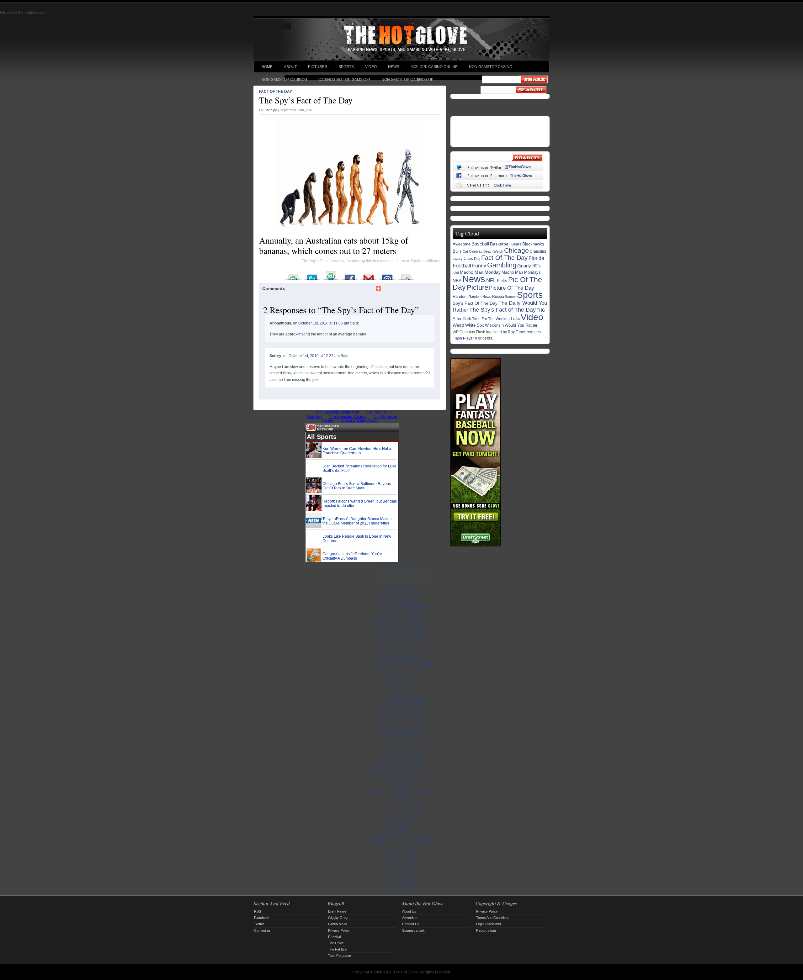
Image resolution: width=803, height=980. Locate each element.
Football (462, 266)
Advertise (409, 917)
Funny (479, 265)
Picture (477, 287)
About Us (409, 911)
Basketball (500, 243)
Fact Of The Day (275, 91)
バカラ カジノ (401, 804)
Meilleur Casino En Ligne (401, 708)
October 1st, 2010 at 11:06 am (323, 323)
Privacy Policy (339, 930)
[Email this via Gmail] (368, 275)
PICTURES (317, 67)
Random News (480, 296)
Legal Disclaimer (488, 924)
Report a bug (486, 930)
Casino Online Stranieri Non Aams (401, 638)
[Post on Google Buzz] (331, 275)
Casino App (402, 785)
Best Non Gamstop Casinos (401, 625)
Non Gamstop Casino (490, 67)
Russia (498, 296)
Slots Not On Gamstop (401, 657)
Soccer (510, 296)
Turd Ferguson (339, 955)
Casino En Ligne (401, 817)
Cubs (468, 258)
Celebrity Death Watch (486, 251)
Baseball (480, 243)
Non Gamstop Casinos (284, 79)
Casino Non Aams (401, 587)
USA (516, 319)
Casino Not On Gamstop (401, 612)
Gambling (501, 265)
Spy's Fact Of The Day (475, 303)
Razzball (334, 937)
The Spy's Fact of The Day (502, 310)
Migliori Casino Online (434, 67)
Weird (458, 325)
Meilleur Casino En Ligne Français (401, 791)
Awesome (462, 244)
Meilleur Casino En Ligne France (402, 766)
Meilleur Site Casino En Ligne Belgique (401, 772)
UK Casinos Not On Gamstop (401, 606)
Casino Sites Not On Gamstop (401, 651)
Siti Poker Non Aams (401, 855)
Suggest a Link (413, 930)
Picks (502, 280)
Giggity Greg (338, 917)
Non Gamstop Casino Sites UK (401, 644)
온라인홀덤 (401, 830)
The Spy (270, 110)
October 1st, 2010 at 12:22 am (314, 356)
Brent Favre (337, 911)
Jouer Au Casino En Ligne (401, 887)
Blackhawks (533, 244)
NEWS (393, 67)
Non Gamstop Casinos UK (407, 79)
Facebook (261, 917)
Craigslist (538, 251)
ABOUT (290, 67)
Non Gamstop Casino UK (401, 670)
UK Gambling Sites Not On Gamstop (401, 663)
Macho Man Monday (480, 272)
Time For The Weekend (492, 319)
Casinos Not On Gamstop (344, 79)
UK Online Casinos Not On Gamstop (402, 619)
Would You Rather (521, 325)
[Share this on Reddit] (406, 275)
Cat (465, 251)
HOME (267, 67)
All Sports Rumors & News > (402, 564)
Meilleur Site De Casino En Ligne (401, 740)
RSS (257, 911)
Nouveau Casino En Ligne (401, 593)
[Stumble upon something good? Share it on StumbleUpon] (293, 275)
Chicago (516, 250)
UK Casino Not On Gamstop (401, 715)
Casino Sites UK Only (401, 695)
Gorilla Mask (337, 924)
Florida (536, 258)
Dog (477, 259)
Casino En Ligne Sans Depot (401, 811)
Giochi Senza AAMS (402, 881)
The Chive (336, 943)
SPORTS (346, 67)
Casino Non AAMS (401, 599)
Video (532, 317)
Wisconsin (494, 325)
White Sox (474, 325)
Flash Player (463, 338)
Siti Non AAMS (401, 849)
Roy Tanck (517, 332)
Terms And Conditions (492, 917)
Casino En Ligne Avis (401, 823)
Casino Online (401, 689)
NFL (491, 280)
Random (460, 296)
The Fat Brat (337, 949)
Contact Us (410, 924)
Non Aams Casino (401, 676)
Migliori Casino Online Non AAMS (401, 842)
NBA (457, 280)
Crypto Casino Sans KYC (401, 874)
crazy (458, 258)
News (473, 279)
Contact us (262, 930)
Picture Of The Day (511, 288)
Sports (530, 295)
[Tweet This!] (312, 275)
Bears (516, 244)
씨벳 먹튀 (402, 798)
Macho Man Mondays (521, 272)
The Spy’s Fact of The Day (306, 100)
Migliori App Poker (401, 868)
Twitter (259, 924)
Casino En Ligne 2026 (401, 862)
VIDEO (371, 67)
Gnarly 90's (529, 265)
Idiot (456, 272)
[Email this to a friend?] (387, 275)
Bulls (457, 251)
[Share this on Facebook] (349, 275)
